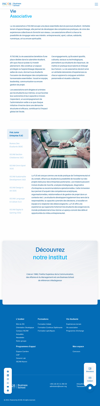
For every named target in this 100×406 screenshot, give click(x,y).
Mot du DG (20, 324)
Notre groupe (21, 341)
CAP (18, 355)
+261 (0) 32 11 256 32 (58, 384)
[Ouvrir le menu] (96, 4)
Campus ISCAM (22, 331)
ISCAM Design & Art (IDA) (16, 189)
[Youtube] (8, 386)
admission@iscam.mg (58, 386)
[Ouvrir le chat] (90, 388)
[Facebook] (8, 371)
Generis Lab (21, 358)
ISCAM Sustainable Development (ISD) (18, 178)
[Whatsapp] (8, 382)
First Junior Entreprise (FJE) (16, 134)
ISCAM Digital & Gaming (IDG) (16, 211)
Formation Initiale (44, 324)
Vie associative (72, 327)
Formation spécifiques (46, 331)
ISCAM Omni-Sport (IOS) (18, 167)
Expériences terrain (73, 324)
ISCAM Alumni (21, 362)
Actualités (20, 334)
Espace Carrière (22, 351)
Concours (76, 351)
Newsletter (20, 337)
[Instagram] (8, 378)
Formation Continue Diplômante (50, 327)
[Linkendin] (8, 375)
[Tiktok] (8, 390)
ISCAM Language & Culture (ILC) (17, 200)
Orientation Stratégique (25, 327)
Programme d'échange (75, 331)
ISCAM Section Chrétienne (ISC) (17, 156)
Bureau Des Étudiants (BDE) (16, 145)
